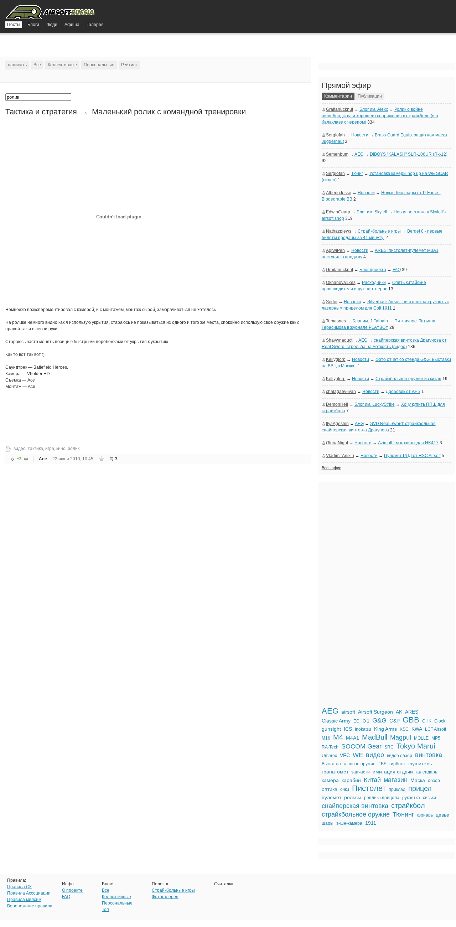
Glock (439, 721)
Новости (359, 135)
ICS (348, 729)
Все (37, 64)
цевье (442, 815)
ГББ (382, 763)
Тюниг (357, 173)
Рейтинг (129, 64)
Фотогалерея (165, 896)
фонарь (425, 815)
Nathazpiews (338, 231)
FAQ (397, 269)
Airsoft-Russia (50, 13)
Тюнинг (403, 814)
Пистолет (369, 788)
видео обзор (399, 755)
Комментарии (338, 96)
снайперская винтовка (355, 805)
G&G (379, 720)
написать (17, 64)
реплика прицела (381, 797)
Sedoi (331, 301)
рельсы (352, 797)
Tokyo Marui (416, 746)
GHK (426, 721)
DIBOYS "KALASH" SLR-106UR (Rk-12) (408, 154)
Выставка (331, 763)
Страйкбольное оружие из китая (408, 378)
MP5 (435, 738)
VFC (345, 755)
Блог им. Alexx (373, 109)
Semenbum (337, 154)
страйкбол (408, 805)
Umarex (329, 755)
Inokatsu (363, 729)
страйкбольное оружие (356, 814)
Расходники (374, 282)
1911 (370, 823)
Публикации (370, 96)
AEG (358, 154)
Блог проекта (372, 269)
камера (330, 780)
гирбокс (397, 763)
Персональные (99, 64)
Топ (105, 909)
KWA (416, 729)
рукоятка (411, 797)
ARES (411, 712)
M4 (338, 737)
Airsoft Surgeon (375, 712)
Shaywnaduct (339, 340)
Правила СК (19, 886)
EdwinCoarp (338, 211)
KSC (404, 729)
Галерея (95, 24)
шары (327, 823)
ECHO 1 (361, 721)
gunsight (331, 729)
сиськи (429, 797)
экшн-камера (349, 823)
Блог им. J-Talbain (370, 321)
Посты (13, 24)
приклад (397, 789)
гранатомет (335, 772)
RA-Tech (330, 747)
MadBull (374, 737)
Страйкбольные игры (379, 231)
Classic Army (336, 721)
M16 (326, 738)
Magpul (400, 737)
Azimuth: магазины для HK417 (408, 442)
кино (61, 448)
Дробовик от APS (403, 391)
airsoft (348, 712)
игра (49, 448)
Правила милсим (24, 899)
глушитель (420, 763)
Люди (51, 24)
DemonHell (337, 404)
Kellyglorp (336, 359)
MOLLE (421, 738)
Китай (372, 779)
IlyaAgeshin (337, 423)
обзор (434, 780)
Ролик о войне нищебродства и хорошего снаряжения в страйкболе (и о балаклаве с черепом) (380, 116)
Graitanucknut (339, 109)
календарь (426, 772)
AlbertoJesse (338, 192)
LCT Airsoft (435, 729)
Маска (417, 780)
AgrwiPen (335, 250)
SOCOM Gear (361, 746)
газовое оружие (359, 763)
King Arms (385, 729)
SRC (389, 747)
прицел (420, 788)
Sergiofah (335, 135)
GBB (411, 719)
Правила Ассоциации (29, 893)
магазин (396, 779)
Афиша (71, 24)
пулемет (331, 797)
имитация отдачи (393, 772)
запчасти (360, 772)
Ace (43, 458)
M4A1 (352, 738)
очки (344, 789)
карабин (351, 780)
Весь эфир (331, 468)
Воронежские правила (29, 905)
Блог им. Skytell (372, 211)
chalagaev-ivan (341, 391)
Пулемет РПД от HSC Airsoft (412, 455)
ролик (73, 448)
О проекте (72, 890)
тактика (35, 448)
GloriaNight (337, 442)
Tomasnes (336, 321)
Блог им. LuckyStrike (374, 404)
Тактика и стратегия (41, 111)
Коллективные (62, 64)
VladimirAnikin (340, 455)
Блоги (33, 24)
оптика (329, 789)
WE (358, 754)
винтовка (428, 754)
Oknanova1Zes (341, 282)
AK (399, 712)
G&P (394, 721)
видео (20, 448)
